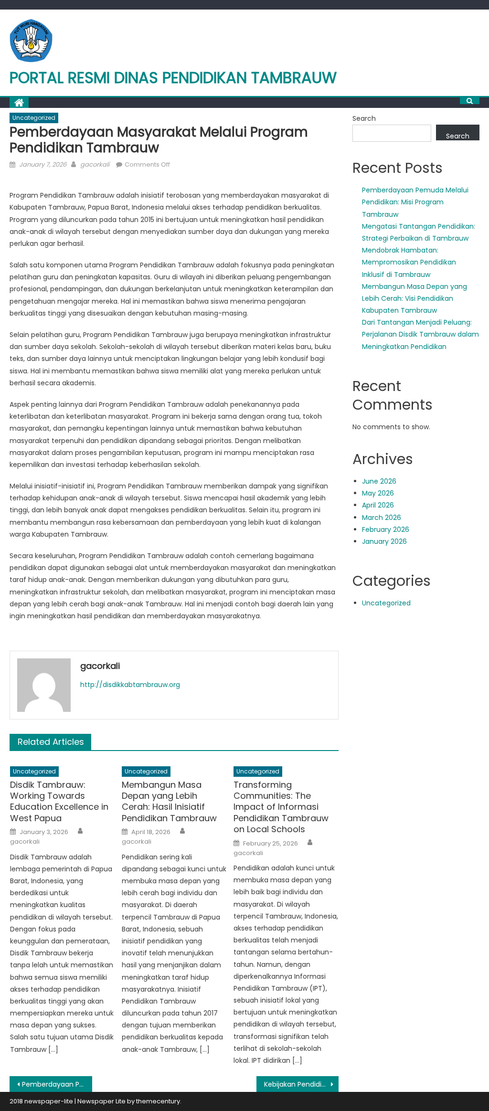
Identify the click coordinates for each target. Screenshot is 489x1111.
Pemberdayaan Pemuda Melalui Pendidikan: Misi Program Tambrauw (415, 202)
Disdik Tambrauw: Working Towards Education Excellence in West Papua (59, 801)
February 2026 (385, 529)
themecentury (158, 1101)
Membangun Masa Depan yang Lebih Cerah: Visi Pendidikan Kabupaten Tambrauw (414, 298)
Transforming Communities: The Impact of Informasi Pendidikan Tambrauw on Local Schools (281, 807)
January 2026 (384, 541)
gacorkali (94, 164)
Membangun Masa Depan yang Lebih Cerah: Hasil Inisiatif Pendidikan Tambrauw (169, 801)
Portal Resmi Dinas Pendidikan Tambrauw (173, 77)
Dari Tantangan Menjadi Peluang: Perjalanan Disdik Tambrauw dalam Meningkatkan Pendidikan (420, 334)
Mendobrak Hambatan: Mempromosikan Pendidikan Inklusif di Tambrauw (409, 262)
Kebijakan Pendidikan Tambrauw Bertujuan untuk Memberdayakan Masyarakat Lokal (301, 1084)
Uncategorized (33, 118)
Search (364, 118)
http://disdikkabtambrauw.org (130, 684)
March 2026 (381, 517)
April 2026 (378, 505)
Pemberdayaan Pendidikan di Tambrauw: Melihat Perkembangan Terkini (57, 1084)
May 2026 (378, 493)
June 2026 (379, 481)
